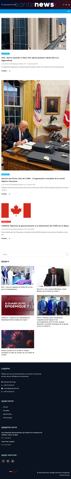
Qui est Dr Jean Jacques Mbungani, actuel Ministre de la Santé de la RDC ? (51, 290)
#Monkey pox (6, 221)
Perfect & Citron (65, 475)
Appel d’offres (7, 414)
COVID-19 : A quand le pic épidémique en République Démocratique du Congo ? (15, 319)
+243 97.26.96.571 (8, 385)
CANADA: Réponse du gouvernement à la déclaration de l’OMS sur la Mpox (35, 226)
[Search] (67, 254)
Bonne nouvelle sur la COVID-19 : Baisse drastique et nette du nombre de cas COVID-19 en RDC (17, 353)
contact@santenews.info (11, 388)
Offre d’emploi (7, 418)
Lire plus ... (4, 71)
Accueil (5, 407)
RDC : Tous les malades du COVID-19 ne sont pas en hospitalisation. (17, 288)
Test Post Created (7, 441)
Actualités (5, 53)
